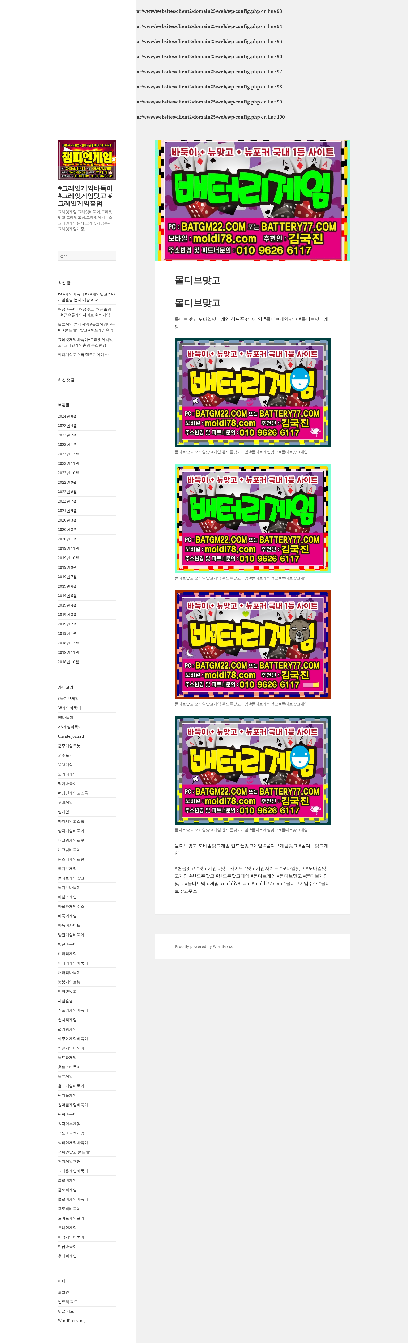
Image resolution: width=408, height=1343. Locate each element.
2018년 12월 (68, 643)
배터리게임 (67, 953)
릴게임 (63, 811)
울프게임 (65, 1076)
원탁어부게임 (69, 1123)
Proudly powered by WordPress (204, 946)
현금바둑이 (67, 1246)
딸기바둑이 (67, 783)
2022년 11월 (68, 463)
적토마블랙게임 (71, 1133)
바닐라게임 (67, 896)
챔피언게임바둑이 (73, 1142)
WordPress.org (71, 1320)
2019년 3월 (67, 614)
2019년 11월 (68, 548)
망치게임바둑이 (71, 830)
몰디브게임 (67, 868)
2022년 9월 (67, 482)
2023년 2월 (67, 435)
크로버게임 (67, 1180)
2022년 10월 (68, 472)
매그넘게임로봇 (71, 840)
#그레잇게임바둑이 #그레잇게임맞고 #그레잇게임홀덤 (85, 195)
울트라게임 (67, 1057)
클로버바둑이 (69, 1208)
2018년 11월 (68, 652)
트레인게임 (67, 1227)
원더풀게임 (67, 1095)
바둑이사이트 (69, 925)
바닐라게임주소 (71, 906)
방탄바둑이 (67, 944)
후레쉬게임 (67, 1255)
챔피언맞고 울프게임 (75, 1152)
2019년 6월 (67, 586)
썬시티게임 (67, 1019)
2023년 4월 (67, 425)
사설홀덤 (65, 1000)
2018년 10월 (68, 661)
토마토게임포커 (71, 1218)
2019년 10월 (68, 557)
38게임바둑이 (69, 707)
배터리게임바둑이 (73, 963)
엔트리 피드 (68, 1301)
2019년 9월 (67, 567)
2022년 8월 (67, 491)
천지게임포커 (69, 1161)
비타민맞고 (67, 991)
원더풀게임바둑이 (73, 1104)
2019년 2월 (67, 624)
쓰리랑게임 (67, 1029)
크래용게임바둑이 (73, 1170)
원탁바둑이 (67, 1114)
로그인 (63, 1292)
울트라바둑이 (69, 1066)
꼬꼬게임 (65, 764)
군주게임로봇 (69, 745)
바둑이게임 (67, 915)
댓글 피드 (66, 1311)
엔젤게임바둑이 (71, 1048)
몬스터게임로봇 (71, 859)
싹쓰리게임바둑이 (73, 1010)
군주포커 (65, 755)
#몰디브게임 (68, 698)
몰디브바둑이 (69, 887)
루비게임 (65, 802)
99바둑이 (65, 717)
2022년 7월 (67, 501)
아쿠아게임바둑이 (73, 1038)
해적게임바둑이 (71, 1237)
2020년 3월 (67, 520)
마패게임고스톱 (71, 821)
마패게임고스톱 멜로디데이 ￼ (83, 354)
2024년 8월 (67, 416)
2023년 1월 (67, 444)
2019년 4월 (67, 605)
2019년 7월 (67, 576)
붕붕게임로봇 (69, 981)
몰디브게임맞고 (71, 878)
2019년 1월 (67, 633)
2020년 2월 (67, 529)
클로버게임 (67, 1189)
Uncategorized (71, 736)
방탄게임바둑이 (71, 934)
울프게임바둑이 (71, 1085)
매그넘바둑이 (69, 849)
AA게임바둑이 (70, 726)
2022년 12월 (68, 454)
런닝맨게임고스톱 (73, 793)
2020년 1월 (67, 539)
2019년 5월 (67, 595)
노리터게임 (67, 774)
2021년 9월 (67, 510)
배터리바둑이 (69, 972)
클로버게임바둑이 (73, 1199)
